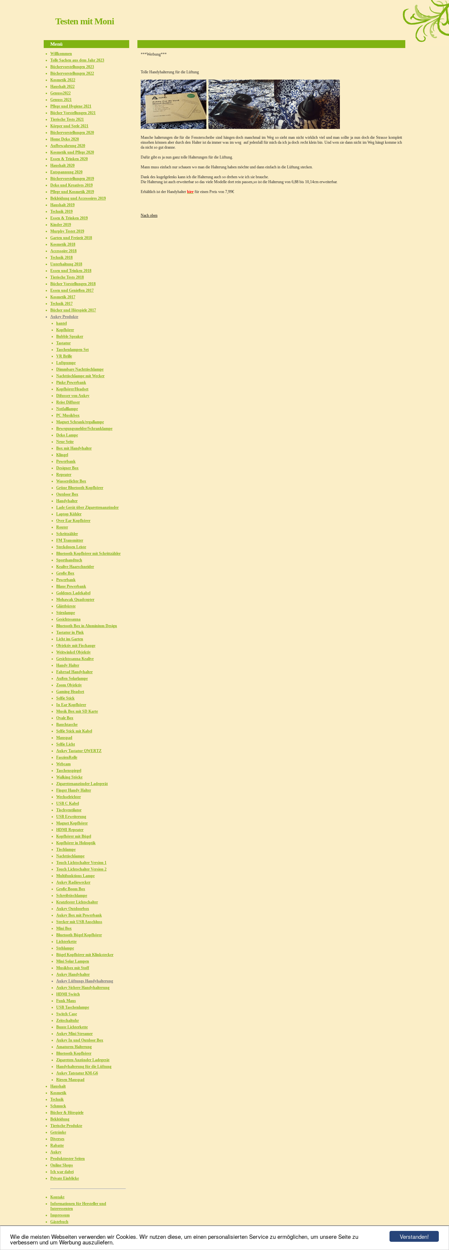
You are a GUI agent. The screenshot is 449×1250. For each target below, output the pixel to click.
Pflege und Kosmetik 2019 (72, 191)
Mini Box (64, 928)
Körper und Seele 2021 (69, 126)
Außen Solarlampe (72, 678)
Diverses (57, 1139)
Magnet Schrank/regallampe (80, 422)
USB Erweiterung (71, 816)
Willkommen (61, 53)
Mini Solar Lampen (72, 961)
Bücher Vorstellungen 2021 (73, 112)
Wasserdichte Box (71, 481)
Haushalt (58, 1086)
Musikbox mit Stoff (72, 968)
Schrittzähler (67, 533)
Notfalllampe (67, 408)
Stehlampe (65, 948)
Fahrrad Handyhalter (74, 672)
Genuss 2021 (61, 99)
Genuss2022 (60, 93)
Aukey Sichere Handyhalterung (82, 987)
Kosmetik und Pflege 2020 (72, 152)
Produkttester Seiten (67, 1158)
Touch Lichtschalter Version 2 (81, 869)
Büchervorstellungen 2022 (72, 73)
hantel (61, 323)
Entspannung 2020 (66, 172)
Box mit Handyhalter (74, 448)
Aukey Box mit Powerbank (79, 915)
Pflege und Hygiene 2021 (70, 106)
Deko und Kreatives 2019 (71, 185)
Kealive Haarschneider (75, 566)
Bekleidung (59, 1119)
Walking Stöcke (69, 777)
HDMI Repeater (69, 829)
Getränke (58, 1132)
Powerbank (66, 461)
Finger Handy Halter (73, 790)
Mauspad (64, 737)
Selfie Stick (65, 698)
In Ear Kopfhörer (71, 704)
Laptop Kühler (69, 514)
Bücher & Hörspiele (66, 1112)
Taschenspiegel (68, 770)
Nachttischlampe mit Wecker (80, 376)
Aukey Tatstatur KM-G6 (77, 1073)
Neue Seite (65, 441)
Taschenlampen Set (72, 349)
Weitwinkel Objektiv (73, 652)
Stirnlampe (65, 612)
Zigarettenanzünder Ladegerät (82, 783)
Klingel (62, 455)
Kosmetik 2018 (62, 244)
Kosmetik (58, 1093)
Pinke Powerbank (71, 382)
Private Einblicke (64, 1178)
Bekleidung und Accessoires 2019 (78, 198)
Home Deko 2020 (64, 139)
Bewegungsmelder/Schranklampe (84, 428)
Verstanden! (414, 1236)
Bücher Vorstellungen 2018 (73, 284)
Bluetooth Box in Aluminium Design (86, 626)
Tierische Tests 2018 (67, 277)
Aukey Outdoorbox (72, 908)
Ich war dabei (62, 1171)
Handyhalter (67, 501)
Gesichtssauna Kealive (75, 658)
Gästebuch (59, 1221)
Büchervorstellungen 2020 (72, 132)
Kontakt (57, 1197)
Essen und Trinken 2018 (70, 270)
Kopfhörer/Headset (72, 389)
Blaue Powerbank (71, 586)
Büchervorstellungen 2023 (72, 66)
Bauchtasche (67, 724)
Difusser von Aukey (72, 395)
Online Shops (61, 1165)
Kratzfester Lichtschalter (77, 902)
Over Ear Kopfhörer (73, 520)
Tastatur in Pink (70, 632)
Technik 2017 (61, 303)
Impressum (60, 1215)
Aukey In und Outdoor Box (79, 1040)
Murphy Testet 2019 (67, 231)
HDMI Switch (68, 994)
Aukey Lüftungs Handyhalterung (84, 981)
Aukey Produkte (64, 316)
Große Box (65, 573)
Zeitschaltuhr (67, 1020)
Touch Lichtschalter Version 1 (81, 862)
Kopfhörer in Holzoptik (76, 843)
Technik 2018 (61, 257)
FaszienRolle (66, 757)
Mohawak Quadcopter (75, 599)
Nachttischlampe (70, 856)
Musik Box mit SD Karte (77, 711)
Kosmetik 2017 (62, 297)
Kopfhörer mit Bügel (73, 836)
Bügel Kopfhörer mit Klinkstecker (84, 954)
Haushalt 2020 (62, 165)
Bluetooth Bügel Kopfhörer (79, 935)
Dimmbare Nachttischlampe (80, 369)
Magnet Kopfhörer (72, 823)
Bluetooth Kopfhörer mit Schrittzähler (88, 553)
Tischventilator (69, 810)
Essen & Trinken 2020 (69, 159)
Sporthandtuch (69, 560)
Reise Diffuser (68, 402)
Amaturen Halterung (74, 1046)
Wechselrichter (68, 797)
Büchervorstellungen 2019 (72, 178)
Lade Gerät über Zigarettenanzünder (87, 507)
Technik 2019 (61, 211)
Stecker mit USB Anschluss (79, 921)
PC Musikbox (68, 415)
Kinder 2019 (60, 224)
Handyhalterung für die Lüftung (83, 1066)
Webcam (63, 764)
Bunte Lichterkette (72, 1027)
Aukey (55, 1152)
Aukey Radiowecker (73, 882)
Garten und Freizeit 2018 (71, 237)
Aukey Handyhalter (73, 974)
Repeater (63, 474)
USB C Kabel (67, 803)
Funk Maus (66, 1000)
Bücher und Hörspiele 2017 (73, 310)
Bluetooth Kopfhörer (73, 1053)
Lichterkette (66, 941)
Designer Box (67, 468)
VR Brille (64, 356)
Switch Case (66, 1014)
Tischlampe (66, 849)
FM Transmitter (69, 540)
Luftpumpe (66, 362)
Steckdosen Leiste (71, 547)
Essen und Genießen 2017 (72, 290)
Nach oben (149, 215)
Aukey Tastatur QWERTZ (79, 750)
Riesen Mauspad (70, 1079)
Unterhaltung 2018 (66, 264)
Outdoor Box (67, 494)
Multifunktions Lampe (75, 875)
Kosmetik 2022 (62, 80)
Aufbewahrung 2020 (67, 145)
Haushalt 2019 (62, 205)
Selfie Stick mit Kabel (74, 731)
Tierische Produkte (66, 1125)
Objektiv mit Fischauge (75, 645)
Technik (57, 1099)
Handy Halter (67, 665)
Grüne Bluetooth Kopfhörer (79, 487)
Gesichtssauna (68, 619)
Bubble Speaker (69, 336)
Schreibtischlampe (71, 895)
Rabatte (57, 1145)
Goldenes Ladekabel (73, 593)
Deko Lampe (67, 435)
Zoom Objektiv (69, 685)
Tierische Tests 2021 (67, 119)
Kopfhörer (65, 330)
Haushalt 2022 (62, 86)
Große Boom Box (70, 889)
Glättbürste (66, 606)
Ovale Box (64, 718)
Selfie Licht (65, 744)
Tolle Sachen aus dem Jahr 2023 (77, 60)
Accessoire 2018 (63, 251)
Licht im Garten (69, 639)
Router (62, 527)
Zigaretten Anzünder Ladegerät (82, 1060)
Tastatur (63, 343)
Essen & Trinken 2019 (69, 218)
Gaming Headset (70, 691)
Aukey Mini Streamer (74, 1033)
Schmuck (58, 1106)
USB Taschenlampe (72, 1007)
